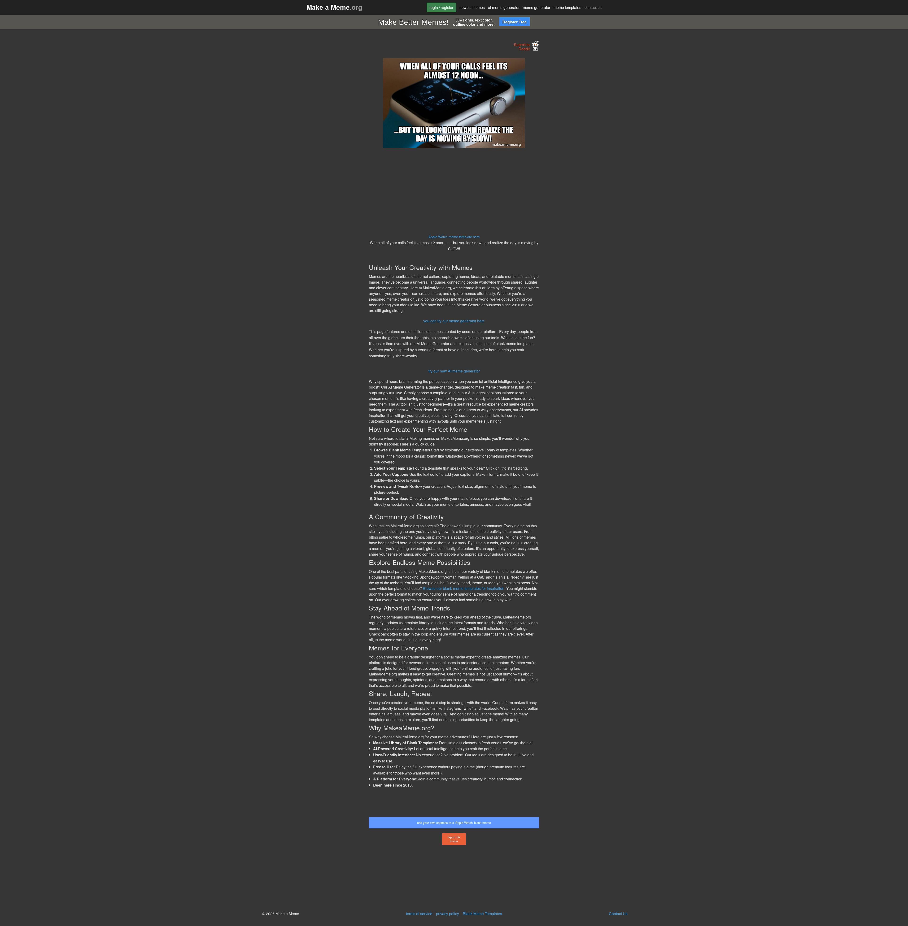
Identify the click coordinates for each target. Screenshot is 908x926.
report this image (454, 839)
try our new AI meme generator (454, 371)
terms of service (419, 913)
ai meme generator (503, 7)
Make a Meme (334, 7)
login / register (441, 7)
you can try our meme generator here (454, 321)
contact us (593, 7)
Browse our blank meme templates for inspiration (463, 588)
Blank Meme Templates (482, 913)
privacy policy (447, 913)
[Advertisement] (325, 129)
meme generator (536, 7)
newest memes (472, 7)
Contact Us (618, 913)
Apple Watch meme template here (454, 236)
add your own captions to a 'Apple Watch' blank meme (454, 822)
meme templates (567, 7)
